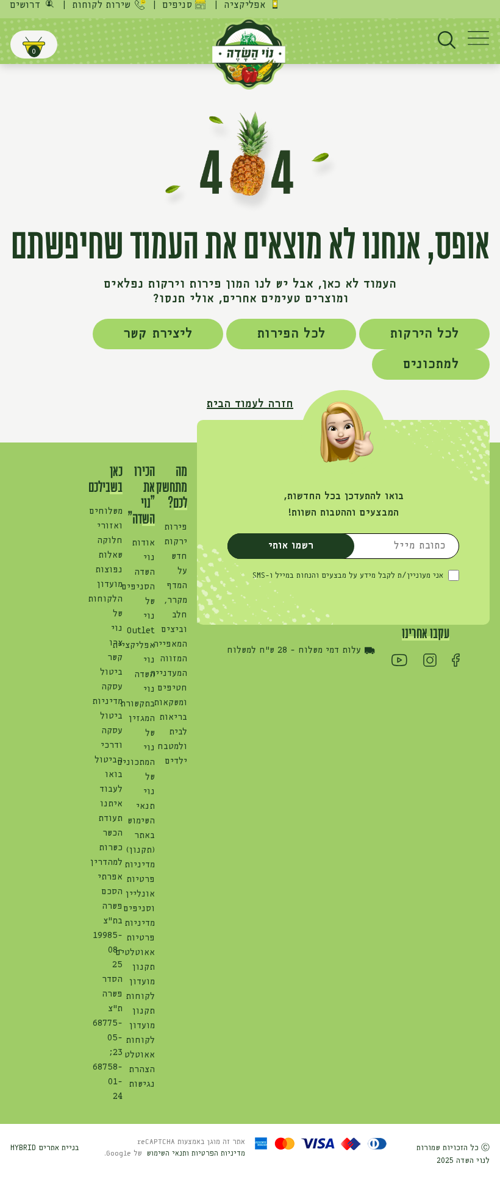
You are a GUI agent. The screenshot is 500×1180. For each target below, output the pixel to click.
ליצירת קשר (158, 334)
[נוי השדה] (248, 52)
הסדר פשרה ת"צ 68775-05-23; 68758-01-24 (108, 1038)
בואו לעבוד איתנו (111, 789)
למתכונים (430, 364)
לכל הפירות (291, 334)
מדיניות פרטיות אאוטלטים (135, 938)
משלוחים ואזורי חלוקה (106, 526)
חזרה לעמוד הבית (250, 404)
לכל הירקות (424, 334)
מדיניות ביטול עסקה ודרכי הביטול (107, 730)
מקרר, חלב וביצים (174, 615)
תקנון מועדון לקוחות (140, 982)
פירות (175, 527)
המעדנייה (168, 673)
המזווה (173, 659)
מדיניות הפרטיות (218, 1153)
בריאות (173, 717)
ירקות (175, 542)
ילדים (176, 761)
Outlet (141, 631)
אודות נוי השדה (143, 558)
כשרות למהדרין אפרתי (106, 862)
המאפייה (170, 644)
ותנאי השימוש (169, 1153)
